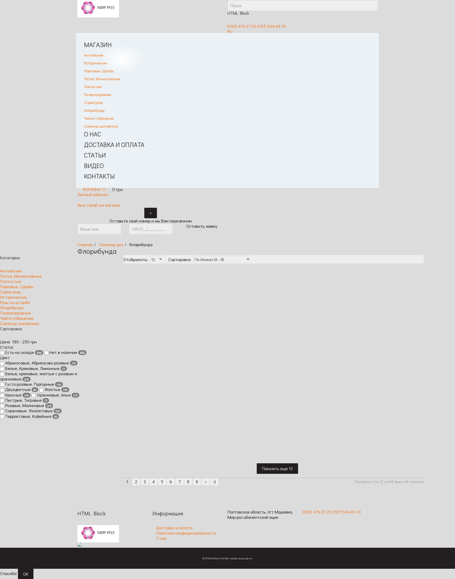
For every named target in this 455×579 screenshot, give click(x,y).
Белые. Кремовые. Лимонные (34, 368)
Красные (16, 395)
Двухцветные (20, 389)
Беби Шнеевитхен (286, 304)
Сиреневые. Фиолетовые (32, 410)
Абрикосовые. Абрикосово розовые (40, 362)
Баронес (256, 301)
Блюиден (407, 301)
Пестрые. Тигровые (25, 400)
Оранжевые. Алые (56, 395)
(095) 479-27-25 (242, 26)
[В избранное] (127, 353)
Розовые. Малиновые (27, 405)
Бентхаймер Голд (310, 304)
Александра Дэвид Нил (185, 304)
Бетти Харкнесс (332, 304)
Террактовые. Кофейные (30, 416)
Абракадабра (135, 301)
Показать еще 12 (277, 468)
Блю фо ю (382, 301)
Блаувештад (360, 301)
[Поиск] (372, 5)
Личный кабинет (93, 194)
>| (214, 481)
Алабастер (159, 301)
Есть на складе (22, 352)
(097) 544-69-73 (271, 26)
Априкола (207, 301)
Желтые (55, 389)
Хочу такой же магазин (98, 205)
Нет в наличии (66, 352)
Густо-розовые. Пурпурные (32, 384)
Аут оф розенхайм (233, 304)
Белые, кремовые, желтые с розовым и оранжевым (38, 376)
